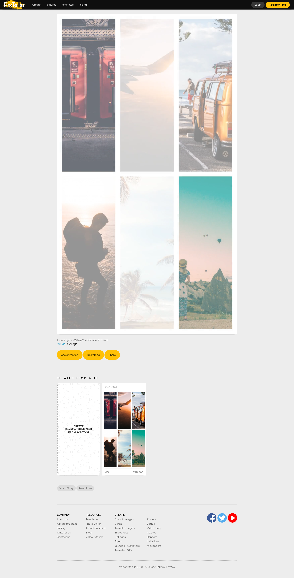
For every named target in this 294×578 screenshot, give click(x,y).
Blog (89, 532)
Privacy (170, 566)
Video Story (66, 488)
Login (258, 4)
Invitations (153, 541)
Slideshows (121, 532)
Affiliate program (67, 523)
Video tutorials (94, 537)
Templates (92, 519)
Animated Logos (125, 528)
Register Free (278, 4)
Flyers (118, 541)
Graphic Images (124, 519)
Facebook (211, 518)
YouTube (232, 518)
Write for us (64, 532)
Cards (118, 523)
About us (62, 519)
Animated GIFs (123, 550)
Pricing (61, 528)
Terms (160, 566)
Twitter (222, 518)
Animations (85, 488)
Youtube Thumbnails (127, 545)
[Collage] (124, 429)
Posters (151, 519)
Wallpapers (154, 545)
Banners (152, 537)
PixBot (61, 344)
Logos (151, 523)
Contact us (63, 537)
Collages (120, 537)
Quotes (151, 532)
